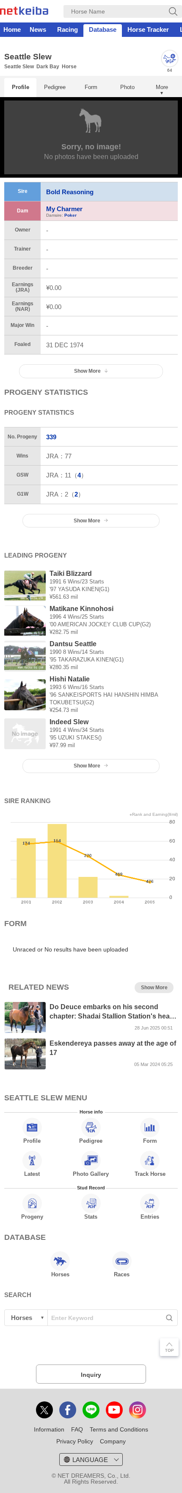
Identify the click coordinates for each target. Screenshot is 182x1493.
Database (102, 29)
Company (113, 1441)
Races (122, 1274)
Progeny (32, 1217)
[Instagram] (137, 1409)
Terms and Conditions (119, 1429)
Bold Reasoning (70, 191)
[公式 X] (44, 1409)
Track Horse (150, 1174)
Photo (127, 87)
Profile (20, 87)
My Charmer (64, 208)
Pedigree (55, 87)
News (38, 29)
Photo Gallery (91, 1174)
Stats (90, 1217)
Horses (60, 1274)
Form (91, 87)
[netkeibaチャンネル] (114, 1409)
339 (51, 437)
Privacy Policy (74, 1441)
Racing (67, 29)
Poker (70, 215)
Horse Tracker (148, 29)
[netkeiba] (24, 12)
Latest (32, 1174)
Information (49, 1429)
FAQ (77, 1429)
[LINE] (91, 1409)
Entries (150, 1217)
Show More (87, 521)
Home (12, 29)
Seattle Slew (19, 67)
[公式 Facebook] (67, 1409)
